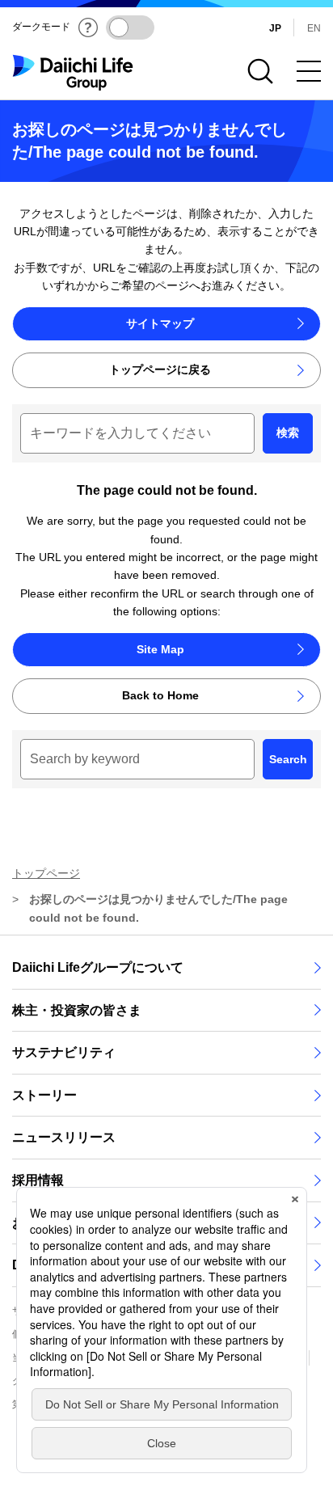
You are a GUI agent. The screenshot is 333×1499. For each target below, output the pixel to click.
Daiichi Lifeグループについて (97, 967)
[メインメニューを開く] (309, 71)
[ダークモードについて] (88, 27)
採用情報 (38, 1180)
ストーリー (44, 1095)
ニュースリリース (64, 1137)
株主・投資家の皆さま (76, 1010)
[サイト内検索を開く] (260, 71)
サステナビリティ (64, 1052)
